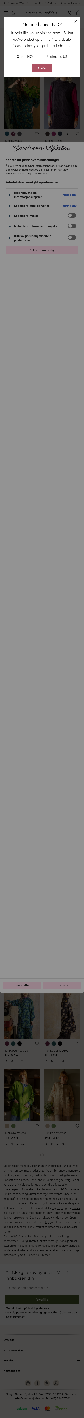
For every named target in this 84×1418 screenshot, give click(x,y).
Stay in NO (25, 56)
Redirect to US (57, 56)
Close (42, 68)
